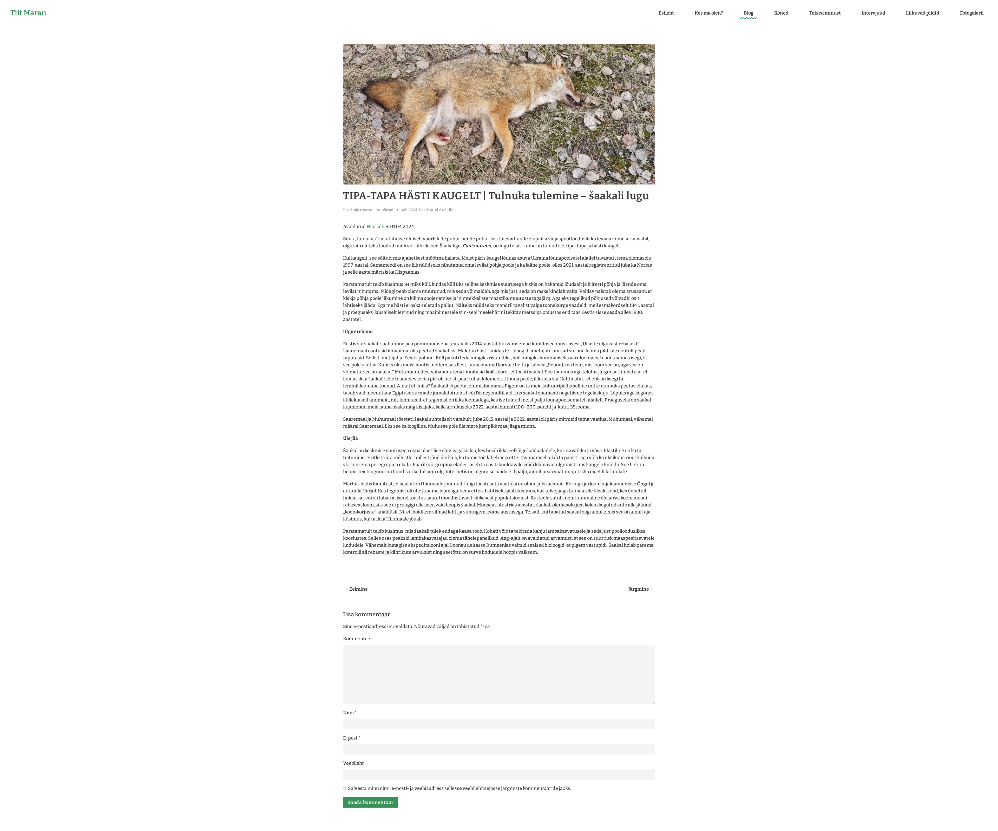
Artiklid (446, 210)
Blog (748, 13)
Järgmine (638, 589)
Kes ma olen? (709, 13)
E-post (352, 738)
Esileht (666, 13)
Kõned (781, 13)
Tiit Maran (28, 13)
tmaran (367, 210)
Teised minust (825, 13)
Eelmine (358, 589)
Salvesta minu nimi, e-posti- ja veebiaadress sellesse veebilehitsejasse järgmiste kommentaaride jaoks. (459, 788)
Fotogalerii (972, 13)
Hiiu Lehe (376, 226)
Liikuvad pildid (922, 13)
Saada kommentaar (370, 802)
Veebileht (353, 763)
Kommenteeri (358, 639)
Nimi (350, 713)
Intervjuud (873, 13)
